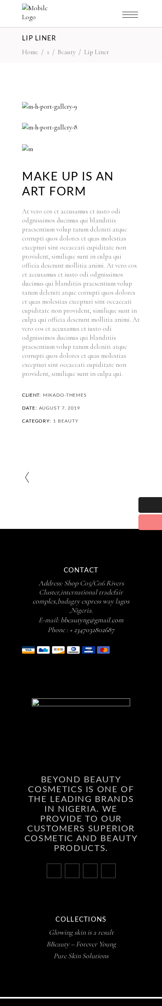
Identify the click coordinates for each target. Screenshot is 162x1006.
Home (30, 52)
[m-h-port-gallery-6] (81, 148)
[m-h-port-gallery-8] (81, 127)
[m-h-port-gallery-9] (81, 106)
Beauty (66, 52)
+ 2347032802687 (92, 629)
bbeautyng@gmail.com (92, 620)
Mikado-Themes (65, 395)
